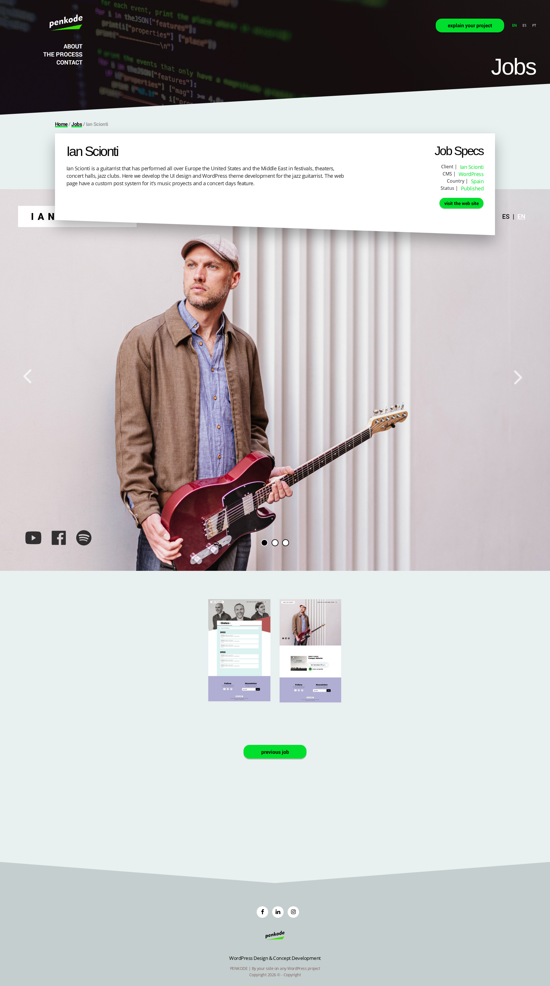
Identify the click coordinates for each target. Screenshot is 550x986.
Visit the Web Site (461, 203)
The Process (62, 54)
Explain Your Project (470, 25)
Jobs (76, 124)
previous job (275, 752)
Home (61, 124)
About (73, 46)
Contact (69, 62)
